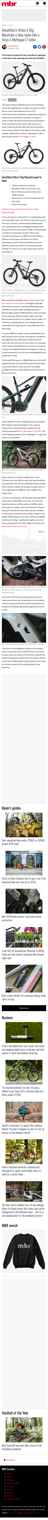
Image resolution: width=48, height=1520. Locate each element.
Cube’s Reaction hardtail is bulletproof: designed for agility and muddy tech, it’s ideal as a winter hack (22, 1170)
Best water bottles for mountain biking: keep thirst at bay (24, 997)
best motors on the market (13, 303)
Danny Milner (13, 46)
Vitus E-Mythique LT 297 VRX (29, 431)
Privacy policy (24, 1513)
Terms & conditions (14, 1513)
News (11, 25)
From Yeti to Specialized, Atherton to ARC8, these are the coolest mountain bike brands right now (23, 954)
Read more (24, 1008)
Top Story (12, 100)
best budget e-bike (27, 136)
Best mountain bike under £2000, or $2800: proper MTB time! (23, 842)
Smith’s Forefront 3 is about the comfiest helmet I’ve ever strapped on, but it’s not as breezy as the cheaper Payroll (23, 1128)
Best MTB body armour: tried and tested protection (21, 918)
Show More (10, 1460)
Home (4, 25)
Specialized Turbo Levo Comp (14, 526)
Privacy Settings (35, 1513)
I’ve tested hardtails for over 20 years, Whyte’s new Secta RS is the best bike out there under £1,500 (22, 1091)
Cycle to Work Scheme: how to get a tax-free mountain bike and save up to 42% (24, 880)
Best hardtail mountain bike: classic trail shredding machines (21, 1447)
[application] (24, 542)
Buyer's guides (11, 808)
